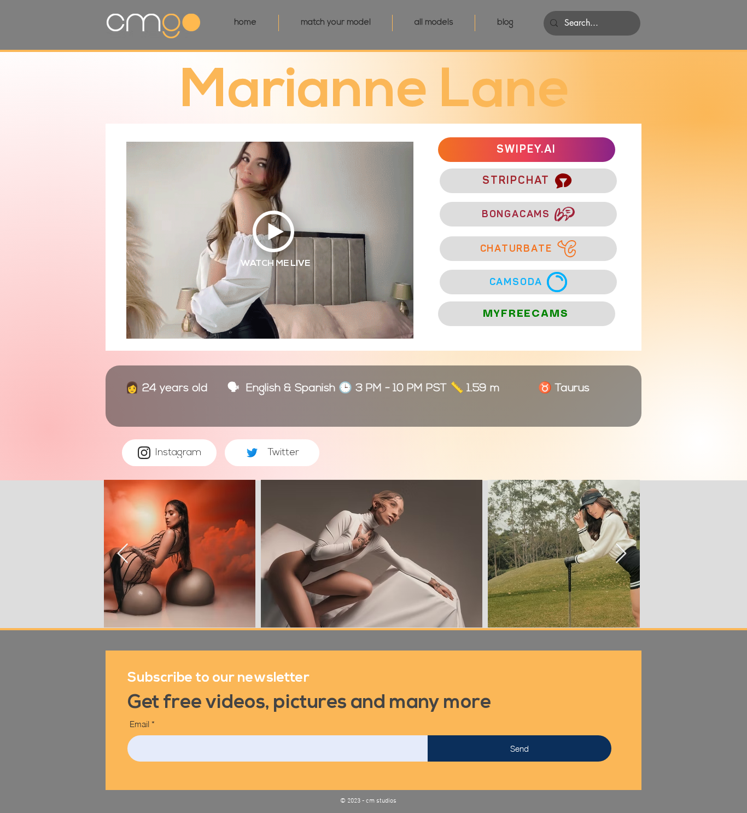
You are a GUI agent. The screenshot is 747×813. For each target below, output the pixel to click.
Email (139, 724)
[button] (218, 676)
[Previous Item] (122, 554)
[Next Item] (621, 554)
